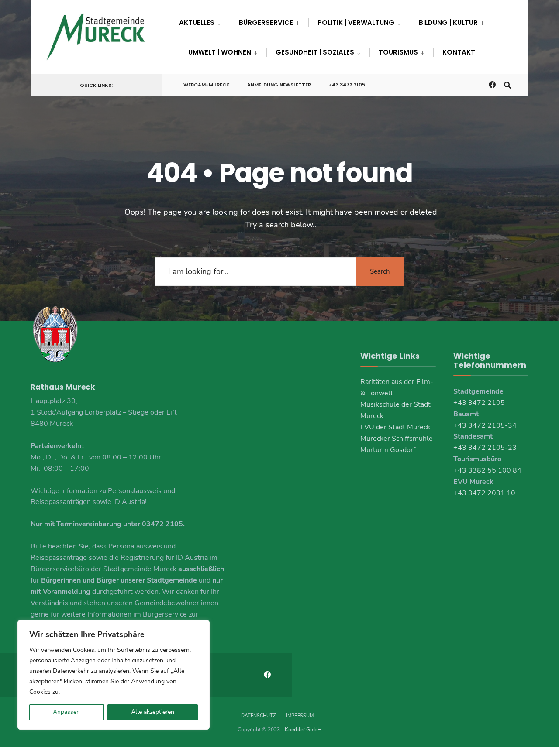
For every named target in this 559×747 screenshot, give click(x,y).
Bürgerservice (266, 22)
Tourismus (398, 52)
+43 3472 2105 (346, 84)
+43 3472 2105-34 (485, 425)
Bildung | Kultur (448, 22)
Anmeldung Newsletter (279, 84)
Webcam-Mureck (206, 84)
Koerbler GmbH (303, 729)
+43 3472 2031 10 (484, 493)
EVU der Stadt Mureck (395, 427)
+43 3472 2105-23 (485, 447)
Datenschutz (258, 716)
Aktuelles (196, 22)
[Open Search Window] (507, 84)
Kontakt (458, 52)
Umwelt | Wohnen (219, 52)
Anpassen (66, 712)
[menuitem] (204, 21)
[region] (113, 675)
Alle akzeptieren (152, 712)
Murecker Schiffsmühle (396, 438)
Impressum (300, 716)
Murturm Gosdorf (387, 450)
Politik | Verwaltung (355, 22)
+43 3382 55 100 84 (487, 470)
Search (380, 271)
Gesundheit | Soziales (315, 52)
